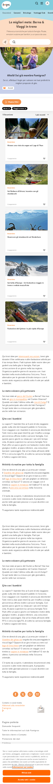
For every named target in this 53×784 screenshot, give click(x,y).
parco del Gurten (24, 396)
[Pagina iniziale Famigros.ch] (6, 5)
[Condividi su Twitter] (22, 694)
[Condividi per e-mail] (37, 694)
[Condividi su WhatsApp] (30, 694)
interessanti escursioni (29, 356)
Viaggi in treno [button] (18, 108)
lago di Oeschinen (13, 479)
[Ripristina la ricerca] (46, 42)
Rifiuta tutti (26, 773)
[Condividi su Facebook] (15, 694)
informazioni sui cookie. (23, 767)
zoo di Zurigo (40, 402)
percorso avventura (19, 488)
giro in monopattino (18, 399)
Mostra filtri (13, 102)
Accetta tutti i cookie (26, 780)
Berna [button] (6, 108)
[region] (26, 763)
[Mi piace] (44, 158)
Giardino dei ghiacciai (14, 473)
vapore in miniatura (19, 485)
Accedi (10, 88)
